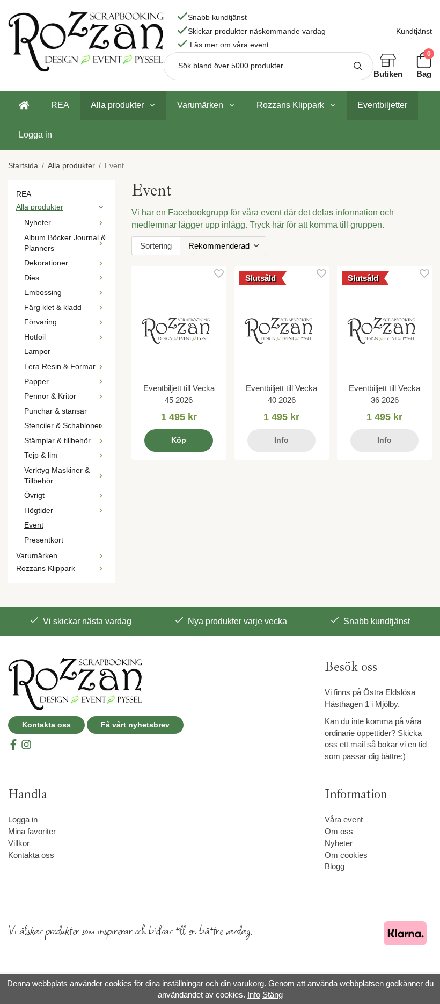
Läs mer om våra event (229, 45)
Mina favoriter (32, 831)
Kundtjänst (414, 31)
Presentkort (43, 540)
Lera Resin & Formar (60, 367)
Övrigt (34, 496)
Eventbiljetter (382, 105)
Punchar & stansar (55, 411)
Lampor (37, 352)
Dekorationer (46, 263)
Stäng (272, 994)
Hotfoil (35, 337)
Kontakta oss (46, 725)
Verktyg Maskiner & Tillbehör (57, 475)
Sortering (156, 245)
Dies (31, 278)
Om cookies (346, 854)
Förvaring (40, 322)
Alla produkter (117, 105)
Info (281, 440)
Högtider (38, 511)
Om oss (339, 831)
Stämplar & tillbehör (57, 441)
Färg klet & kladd (53, 308)
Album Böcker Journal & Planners (65, 243)
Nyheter (37, 223)
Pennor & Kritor (50, 396)
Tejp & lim (40, 455)
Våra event (344, 819)
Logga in (35, 134)
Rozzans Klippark (290, 105)
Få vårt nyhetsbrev (135, 725)
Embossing (43, 292)
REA (60, 105)
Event (33, 525)
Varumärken (200, 105)
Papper (36, 382)
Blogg (334, 866)
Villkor (19, 843)
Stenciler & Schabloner (62, 426)
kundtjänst (390, 621)
